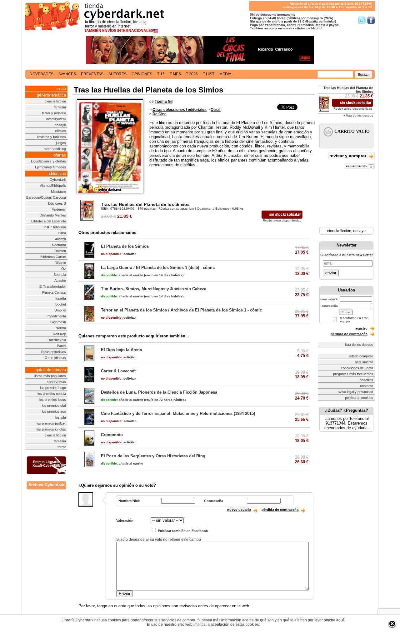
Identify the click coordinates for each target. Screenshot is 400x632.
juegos (61, 143)
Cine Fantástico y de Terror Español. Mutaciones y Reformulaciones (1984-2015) (178, 413)
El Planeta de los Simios (125, 246)
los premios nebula (52, 394)
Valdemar (59, 209)
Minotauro (58, 191)
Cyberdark (58, 180)
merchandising (55, 149)
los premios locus (52, 399)
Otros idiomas (55, 358)
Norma (61, 328)
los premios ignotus (51, 429)
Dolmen (60, 251)
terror (62, 447)
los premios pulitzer (51, 423)
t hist (208, 74)
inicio (61, 88)
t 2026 (192, 74)
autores (117, 74)
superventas (56, 382)
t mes (175, 74)
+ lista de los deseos (358, 115)
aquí (340, 620)
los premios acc (54, 411)
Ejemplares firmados (50, 167)
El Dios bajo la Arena (121, 349)
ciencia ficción (55, 101)
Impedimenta (56, 316)
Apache (60, 280)
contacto (366, 386)
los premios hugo (53, 388)
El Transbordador (52, 286)
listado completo (361, 356)
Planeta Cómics (54, 292)
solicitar (118, 254)
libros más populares (50, 376)
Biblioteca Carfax (53, 257)
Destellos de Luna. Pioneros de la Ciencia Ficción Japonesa (159, 392)
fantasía (60, 107)
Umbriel (60, 310)
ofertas (59, 155)
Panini (61, 346)
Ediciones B (57, 203)
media (225, 74)
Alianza (60, 239)
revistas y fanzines (51, 137)
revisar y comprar (348, 155)
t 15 (161, 74)
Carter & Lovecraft (118, 371)
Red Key (59, 334)
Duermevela (57, 340)
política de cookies (359, 398)
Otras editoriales (53, 352)
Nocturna (59, 245)
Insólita (60, 298)
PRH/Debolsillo (54, 227)
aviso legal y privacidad (355, 392)
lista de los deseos (359, 344)
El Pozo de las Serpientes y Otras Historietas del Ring (153, 456)
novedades (41, 74)
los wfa (60, 417)
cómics (60, 131)
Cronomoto (112, 434)
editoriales (57, 173)
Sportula (59, 274)
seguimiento (364, 362)
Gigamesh (58, 322)
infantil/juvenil (56, 119)
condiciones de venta (357, 368)
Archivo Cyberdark (46, 484)
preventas (92, 74)
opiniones (142, 74)
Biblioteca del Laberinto (48, 221)
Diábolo (60, 263)
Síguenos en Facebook (371, 20)
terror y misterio (54, 113)
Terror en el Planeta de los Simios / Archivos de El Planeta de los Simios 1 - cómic (181, 310)
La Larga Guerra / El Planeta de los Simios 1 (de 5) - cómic (158, 267)
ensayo (60, 125)
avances (67, 74)
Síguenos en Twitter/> (362, 20)
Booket (60, 304)
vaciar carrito (357, 166)
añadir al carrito (122, 275)
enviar (330, 273)
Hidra (62, 233)
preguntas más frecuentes (353, 374)
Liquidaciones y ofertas (48, 161)
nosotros (366, 380)
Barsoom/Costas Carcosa (46, 197)
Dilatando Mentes (53, 215)
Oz (63, 269)
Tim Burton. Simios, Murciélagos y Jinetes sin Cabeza (153, 288)
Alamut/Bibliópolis (53, 185)
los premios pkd (54, 405)
